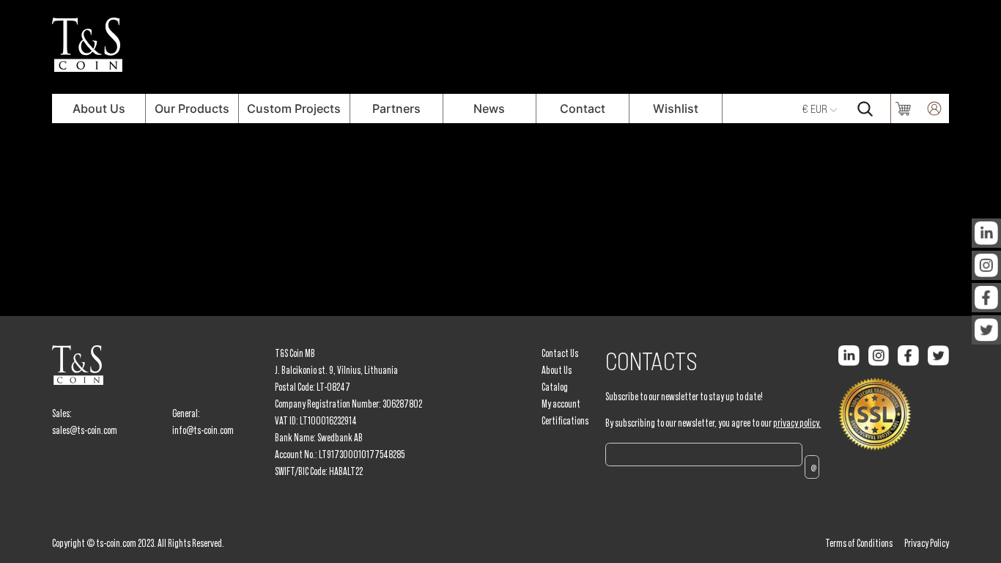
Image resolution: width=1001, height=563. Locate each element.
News (489, 108)
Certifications (565, 421)
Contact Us (560, 353)
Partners (396, 108)
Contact (582, 108)
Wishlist (675, 108)
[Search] (864, 108)
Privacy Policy (926, 543)
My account (561, 404)
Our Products (192, 108)
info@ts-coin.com (203, 430)
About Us (99, 108)
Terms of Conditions (859, 543)
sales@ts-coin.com (84, 430)
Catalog (555, 387)
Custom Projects (294, 108)
